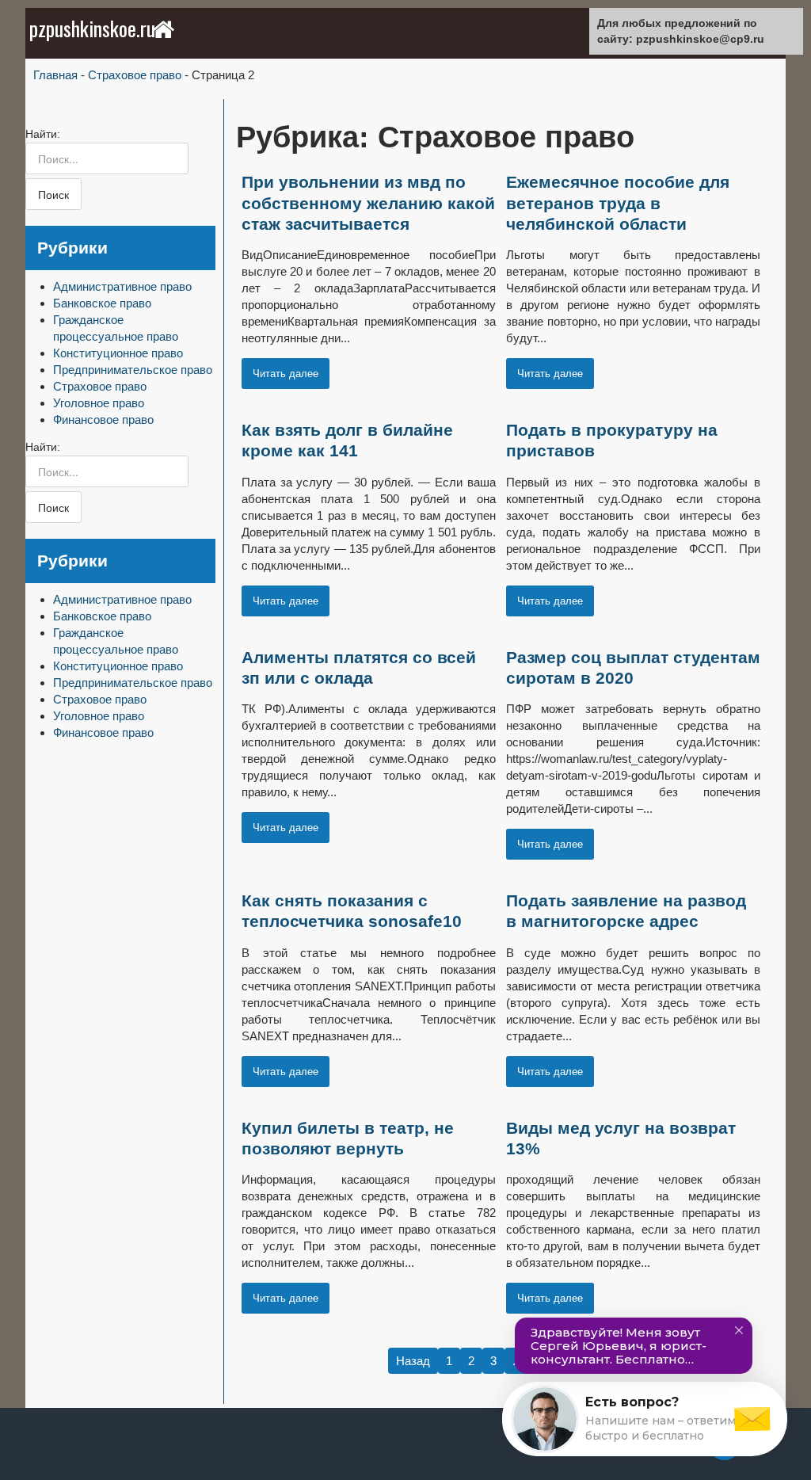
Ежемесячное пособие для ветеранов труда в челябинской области (617, 203)
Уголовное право (98, 403)
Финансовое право (103, 419)
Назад (413, 1360)
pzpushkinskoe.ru (92, 28)
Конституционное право (118, 353)
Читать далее (285, 374)
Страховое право (100, 386)
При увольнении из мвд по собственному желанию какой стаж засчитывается (368, 203)
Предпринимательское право (132, 369)
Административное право (122, 286)
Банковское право (102, 303)
